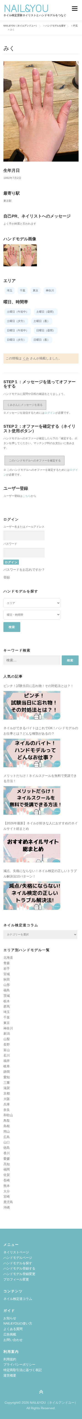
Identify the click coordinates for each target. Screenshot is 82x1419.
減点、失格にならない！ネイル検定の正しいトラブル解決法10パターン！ (40, 873)
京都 (6, 1093)
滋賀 (6, 1088)
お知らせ (9, 1318)
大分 (6, 1191)
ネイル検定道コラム (17, 1299)
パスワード (10, 543)
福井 (6, 1061)
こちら (27, 495)
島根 (6, 1126)
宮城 (6, 974)
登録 (6, 577)
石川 (6, 1055)
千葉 (6, 1017)
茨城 (6, 995)
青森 (6, 963)
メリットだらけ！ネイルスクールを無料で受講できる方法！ (40, 778)
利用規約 (9, 1359)
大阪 (6, 1099)
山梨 (6, 1039)
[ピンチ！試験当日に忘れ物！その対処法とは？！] (31, 705)
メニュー (75, 8)
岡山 (6, 1131)
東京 (6, 1023)
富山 (6, 1050)
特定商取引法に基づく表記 (22, 1370)
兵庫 (6, 1104)
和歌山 (8, 1115)
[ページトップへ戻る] (41, 1392)
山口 (6, 1142)
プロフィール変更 (16, 1279)
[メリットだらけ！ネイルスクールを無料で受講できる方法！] (31, 800)
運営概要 (9, 1375)
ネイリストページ (16, 1252)
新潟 (6, 1033)
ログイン (49, 412)
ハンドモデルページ (17, 1257)
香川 (6, 1153)
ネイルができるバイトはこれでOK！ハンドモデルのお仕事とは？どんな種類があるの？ (40, 730)
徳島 (6, 1147)
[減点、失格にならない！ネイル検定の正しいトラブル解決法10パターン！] (31, 895)
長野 (6, 1044)
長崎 (6, 1180)
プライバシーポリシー (19, 1364)
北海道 (8, 957)
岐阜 (6, 1066)
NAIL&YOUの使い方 (17, 1323)
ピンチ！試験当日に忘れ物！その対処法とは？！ (38, 686)
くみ (26, 358)
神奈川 (8, 1028)
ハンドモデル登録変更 (19, 1274)
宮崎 (6, 1196)
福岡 (6, 1169)
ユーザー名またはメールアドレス (23, 526)
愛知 (6, 1077)
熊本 (6, 1186)
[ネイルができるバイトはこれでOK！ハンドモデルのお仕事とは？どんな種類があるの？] (31, 753)
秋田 (6, 979)
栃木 (6, 1001)
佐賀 (6, 1175)
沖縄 (6, 1207)
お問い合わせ (13, 1340)
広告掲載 (9, 1334)
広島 (6, 1137)
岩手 (6, 968)
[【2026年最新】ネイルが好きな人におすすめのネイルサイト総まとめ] (31, 848)
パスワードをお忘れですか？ (24, 569)
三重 (6, 1082)
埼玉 (6, 1012)
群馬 (6, 1006)
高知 (6, 1164)
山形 (6, 985)
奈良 (6, 1110)
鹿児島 (8, 1202)
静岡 (6, 1071)
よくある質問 (13, 1329)
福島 (6, 990)
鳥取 (6, 1120)
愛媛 (6, 1158)
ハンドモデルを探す (17, 1263)
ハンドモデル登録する (19, 1268)
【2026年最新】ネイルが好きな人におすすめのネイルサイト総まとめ (40, 825)
